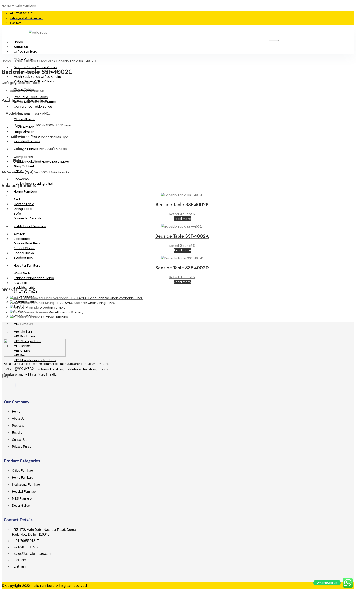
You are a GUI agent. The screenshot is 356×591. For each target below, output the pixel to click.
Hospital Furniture (27, 265)
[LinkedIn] (15, 385)
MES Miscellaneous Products (35, 360)
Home (18, 42)
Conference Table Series (33, 106)
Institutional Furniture (30, 226)
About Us (21, 47)
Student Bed (23, 257)
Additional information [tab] (27, 90)
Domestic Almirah (27, 218)
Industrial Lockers (27, 141)
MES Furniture (24, 324)
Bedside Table (29, 83)
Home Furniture (25, 191)
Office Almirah (24, 119)
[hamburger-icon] (274, 40)
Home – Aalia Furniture (19, 5)
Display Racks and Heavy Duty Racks (41, 161)
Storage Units (24, 149)
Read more (182, 218)
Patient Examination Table (34, 278)
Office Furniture (25, 51)
